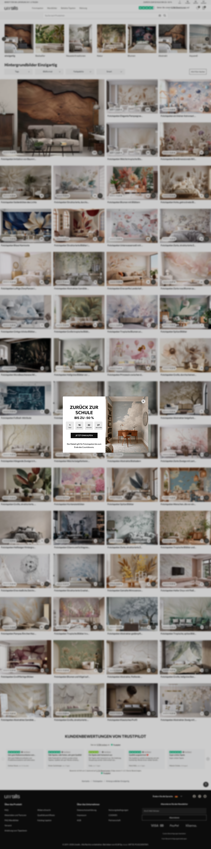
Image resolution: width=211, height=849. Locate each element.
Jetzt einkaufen (84, 435)
